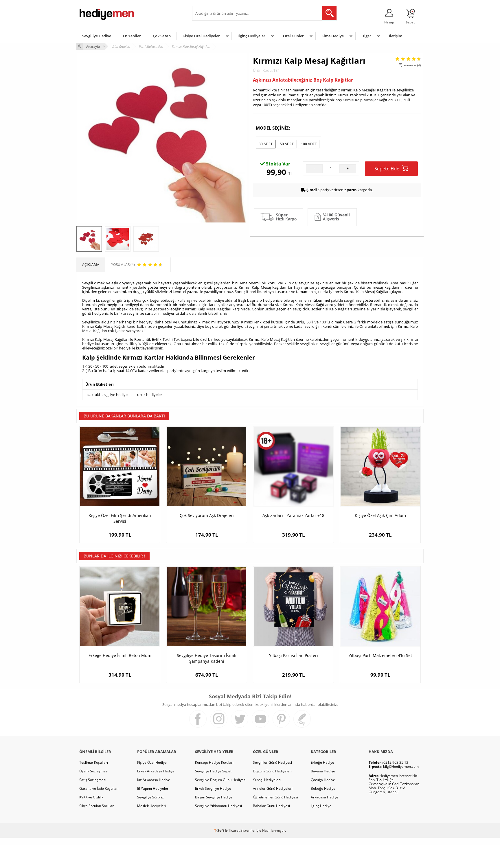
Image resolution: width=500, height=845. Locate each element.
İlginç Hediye (321, 805)
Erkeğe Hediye (322, 762)
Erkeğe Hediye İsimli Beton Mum (120, 655)
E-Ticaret (232, 830)
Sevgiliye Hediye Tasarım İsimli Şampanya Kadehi (206, 658)
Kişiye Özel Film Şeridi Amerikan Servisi (120, 518)
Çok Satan (162, 35)
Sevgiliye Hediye (96, 35)
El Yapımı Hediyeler (152, 788)
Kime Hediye (332, 35)
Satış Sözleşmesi (92, 779)
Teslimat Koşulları (93, 762)
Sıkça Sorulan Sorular (96, 805)
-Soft (219, 830)
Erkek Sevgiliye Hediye (213, 788)
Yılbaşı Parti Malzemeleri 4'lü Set (380, 655)
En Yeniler (132, 35)
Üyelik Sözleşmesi (93, 771)
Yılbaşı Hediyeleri (267, 779)
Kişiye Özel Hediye (152, 762)
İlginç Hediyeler (251, 35)
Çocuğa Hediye (323, 779)
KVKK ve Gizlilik (91, 797)
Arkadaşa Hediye (324, 797)
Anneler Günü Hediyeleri (273, 788)
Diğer (366, 35)
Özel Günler (293, 35)
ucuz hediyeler (149, 394)
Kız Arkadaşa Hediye (153, 779)
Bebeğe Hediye (323, 788)
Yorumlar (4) (412, 65)
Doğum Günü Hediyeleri (272, 771)
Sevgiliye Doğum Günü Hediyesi (220, 779)
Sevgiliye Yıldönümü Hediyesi (218, 805)
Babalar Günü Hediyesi (271, 805)
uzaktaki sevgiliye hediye (106, 394)
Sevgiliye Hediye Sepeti (213, 771)
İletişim (395, 35)
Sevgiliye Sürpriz (150, 797)
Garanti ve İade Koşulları (99, 788)
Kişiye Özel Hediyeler (201, 35)
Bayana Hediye (323, 771)
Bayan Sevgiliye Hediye (213, 797)
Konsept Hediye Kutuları (214, 762)
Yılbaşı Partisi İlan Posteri (293, 655)
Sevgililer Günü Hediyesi (272, 762)
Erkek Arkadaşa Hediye (155, 771)
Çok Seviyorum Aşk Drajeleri (207, 515)
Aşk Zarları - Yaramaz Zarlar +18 (293, 515)
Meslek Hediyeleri (151, 805)
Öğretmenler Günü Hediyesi (275, 797)
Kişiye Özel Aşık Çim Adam (380, 515)
